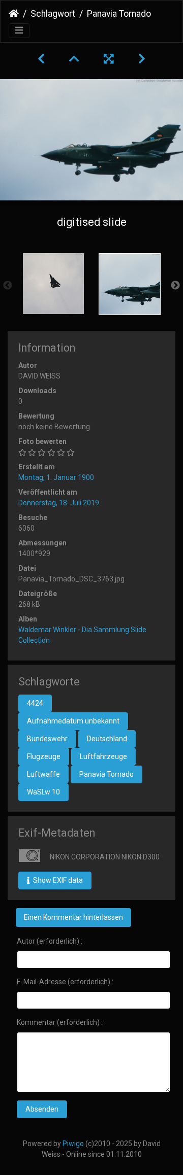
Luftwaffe (43, 774)
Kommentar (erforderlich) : (60, 1022)
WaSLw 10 (43, 792)
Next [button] (175, 286)
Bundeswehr (47, 739)
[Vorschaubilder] (74, 58)
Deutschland (107, 739)
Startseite (14, 13)
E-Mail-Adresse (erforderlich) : (65, 982)
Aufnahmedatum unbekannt (73, 721)
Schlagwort (52, 14)
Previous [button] (8, 286)
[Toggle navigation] (19, 30)
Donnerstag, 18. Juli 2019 (58, 503)
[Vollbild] (109, 58)
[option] (53, 283)
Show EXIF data (57, 880)
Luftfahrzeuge (103, 756)
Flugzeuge (43, 756)
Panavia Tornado (106, 774)
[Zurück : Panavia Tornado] (41, 58)
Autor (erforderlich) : (49, 941)
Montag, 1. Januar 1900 (56, 477)
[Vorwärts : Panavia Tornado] (142, 58)
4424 (35, 703)
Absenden (41, 1109)
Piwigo (73, 1143)
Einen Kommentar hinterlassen (73, 917)
